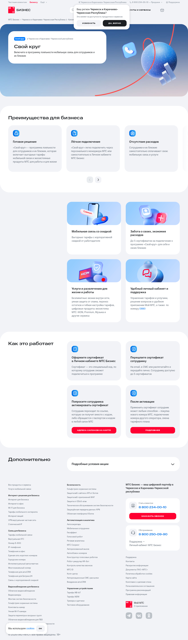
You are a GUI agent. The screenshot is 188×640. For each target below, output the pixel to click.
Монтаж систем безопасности (22, 599)
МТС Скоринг (73, 545)
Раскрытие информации (137, 565)
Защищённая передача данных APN (83, 509)
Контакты (130, 561)
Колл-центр (72, 573)
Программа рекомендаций (138, 590)
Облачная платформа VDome (80, 513)
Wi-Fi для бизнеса (16, 507)
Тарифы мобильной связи (20, 535)
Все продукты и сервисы (19, 484)
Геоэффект (72, 532)
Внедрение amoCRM (76, 582)
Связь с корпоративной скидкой (23, 580)
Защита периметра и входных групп (25, 615)
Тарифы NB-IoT (74, 592)
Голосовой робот (75, 536)
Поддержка (136, 542)
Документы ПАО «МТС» (137, 569)
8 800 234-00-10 (146, 2)
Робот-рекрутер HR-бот (78, 561)
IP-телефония (14, 547)
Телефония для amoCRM (19, 572)
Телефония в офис (16, 551)
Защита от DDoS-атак (77, 501)
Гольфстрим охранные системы (23, 603)
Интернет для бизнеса (18, 499)
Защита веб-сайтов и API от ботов (82, 493)
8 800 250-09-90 (153, 534)
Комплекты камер (16, 607)
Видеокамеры (14, 595)
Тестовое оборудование (78, 605)
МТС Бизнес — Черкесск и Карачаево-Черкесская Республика (36, 19)
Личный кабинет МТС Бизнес (145, 545)
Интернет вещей (15, 516)
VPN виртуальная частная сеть (22, 520)
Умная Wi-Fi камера (17, 611)
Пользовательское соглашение (140, 586)
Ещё (43, 2)
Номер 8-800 (14, 543)
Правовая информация (136, 594)
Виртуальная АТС (16, 539)
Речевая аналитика (75, 540)
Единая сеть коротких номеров (22, 555)
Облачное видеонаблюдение (21, 590)
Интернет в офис (16, 503)
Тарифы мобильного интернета (22, 512)
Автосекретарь (74, 524)
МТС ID (70, 569)
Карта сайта (131, 577)
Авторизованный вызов (78, 549)
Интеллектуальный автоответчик (23, 563)
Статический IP (15, 524)
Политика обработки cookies (139, 573)
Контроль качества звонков (79, 565)
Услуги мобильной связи (19, 489)
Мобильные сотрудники (78, 528)
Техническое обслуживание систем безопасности (90, 505)
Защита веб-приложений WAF (81, 497)
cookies (30, 628)
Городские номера (16, 559)
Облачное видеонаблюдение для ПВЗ (25, 619)
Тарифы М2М (73, 596)
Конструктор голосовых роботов (82, 557)
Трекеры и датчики (75, 600)
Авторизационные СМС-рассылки (83, 577)
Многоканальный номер (19, 567)
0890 (142, 309)
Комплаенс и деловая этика (138, 582)
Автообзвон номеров (77, 553)
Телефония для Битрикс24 (20, 576)
